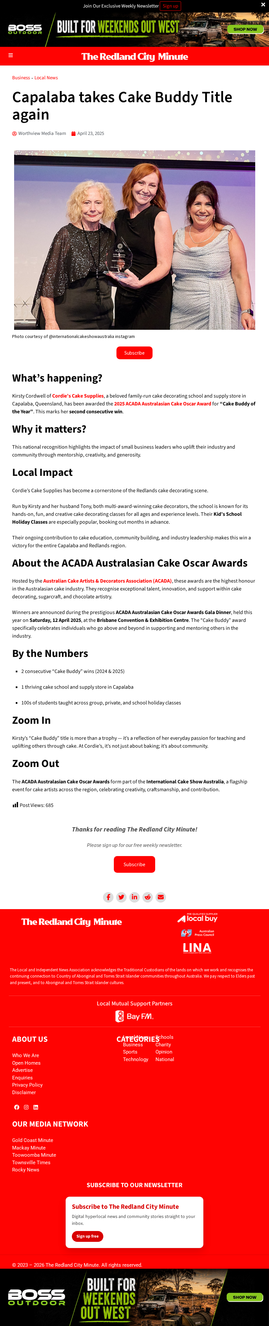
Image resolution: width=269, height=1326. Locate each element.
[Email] (160, 897)
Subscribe (134, 864)
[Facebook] (108, 897)
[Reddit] (147, 897)
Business (21, 77)
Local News (46, 77)
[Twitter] (121, 897)
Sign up (170, 6)
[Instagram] (26, 1107)
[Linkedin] (134, 897)
